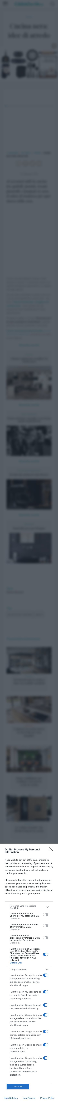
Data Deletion (11, 1098)
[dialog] (29, 974)
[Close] (52, 850)
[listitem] (29, 907)
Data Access (29, 1098)
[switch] (45, 914)
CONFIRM (18, 1086)
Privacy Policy (47, 1098)
